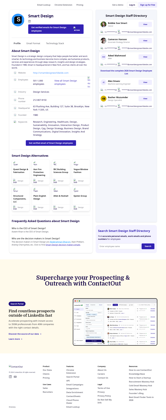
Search (148, 246)
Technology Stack (55, 43)
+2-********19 (111, 32)
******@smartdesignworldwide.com (137, 32)
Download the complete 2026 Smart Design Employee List (126, 72)
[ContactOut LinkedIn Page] (10, 390)
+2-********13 (111, 106)
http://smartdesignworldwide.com (51, 72)
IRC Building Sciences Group (60, 171)
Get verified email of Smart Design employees (51, 143)
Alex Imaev (114, 81)
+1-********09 (111, 90)
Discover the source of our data (24, 334)
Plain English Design (39, 197)
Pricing (79, 5)
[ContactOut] (21, 5)
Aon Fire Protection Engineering (39, 172)
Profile (17, 43)
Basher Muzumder (118, 97)
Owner (110, 26)
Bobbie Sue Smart (117, 23)
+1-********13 (111, 64)
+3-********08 (111, 48)
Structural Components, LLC (19, 199)
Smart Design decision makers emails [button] (63, 244)
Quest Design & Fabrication (20, 171)
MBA (110, 58)
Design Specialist (115, 100)
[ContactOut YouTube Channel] (15, 390)
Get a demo (117, 5)
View (145, 24)
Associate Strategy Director (119, 42)
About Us (102, 370)
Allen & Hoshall (60, 196)
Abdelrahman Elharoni (60, 242)
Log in (132, 5)
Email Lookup (43, 5)
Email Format (33, 43)
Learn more (14, 339)
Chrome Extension (63, 5)
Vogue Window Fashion (81, 171)
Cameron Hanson (117, 39)
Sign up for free (147, 5)
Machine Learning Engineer (119, 84)
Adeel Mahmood (117, 55)
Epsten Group (80, 196)
